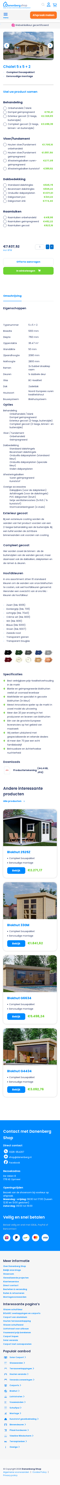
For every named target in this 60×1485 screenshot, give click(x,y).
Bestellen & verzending (15, 1289)
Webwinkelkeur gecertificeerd (32, 25)
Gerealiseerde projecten (16, 1277)
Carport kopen (10, 1336)
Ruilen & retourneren (13, 1293)
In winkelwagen (26, 270)
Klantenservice (11, 1281)
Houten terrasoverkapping (17, 1321)
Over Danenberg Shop (14, 1266)
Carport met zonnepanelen (17, 1344)
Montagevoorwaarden (14, 1297)
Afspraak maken (43, 15)
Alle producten (12, 801)
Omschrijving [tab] (12, 296)
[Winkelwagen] (55, 5)
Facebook (14, 1162)
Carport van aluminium (15, 1317)
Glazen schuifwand (13, 1324)
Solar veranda (10, 1340)
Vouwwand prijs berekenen (17, 1332)
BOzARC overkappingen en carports (21, 1313)
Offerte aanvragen (28, 261)
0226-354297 (16, 1152)
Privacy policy (10, 1475)
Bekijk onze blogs (12, 1270)
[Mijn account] (48, 5)
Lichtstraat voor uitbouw (16, 1328)
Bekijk (16, 870)
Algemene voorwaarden (16, 1472)
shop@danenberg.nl (20, 1157)
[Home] (16, 5)
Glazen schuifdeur (12, 1309)
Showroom (8, 1274)
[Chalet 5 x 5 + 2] (28, 46)
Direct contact (10, 1285)
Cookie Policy (39, 1472)
